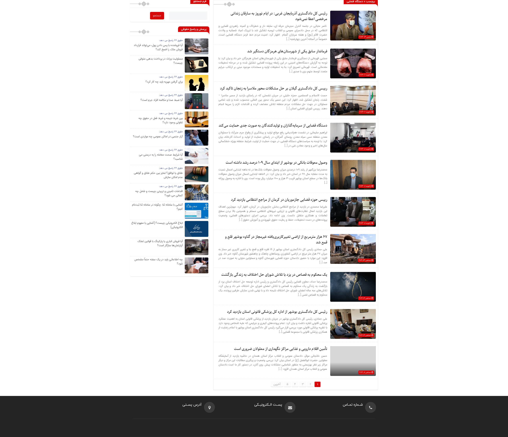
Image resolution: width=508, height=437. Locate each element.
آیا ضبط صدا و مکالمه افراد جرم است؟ (162, 100)
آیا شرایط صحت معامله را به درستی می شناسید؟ (161, 157)
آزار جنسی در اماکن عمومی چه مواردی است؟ (158, 136)
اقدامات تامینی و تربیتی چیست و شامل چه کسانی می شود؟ (159, 193)
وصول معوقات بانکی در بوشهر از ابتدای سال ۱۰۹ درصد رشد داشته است (276, 162)
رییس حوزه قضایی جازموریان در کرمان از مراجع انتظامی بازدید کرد (279, 200)
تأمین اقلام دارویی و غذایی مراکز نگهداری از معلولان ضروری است (280, 349)
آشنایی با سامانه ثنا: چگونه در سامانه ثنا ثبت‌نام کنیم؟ (157, 207)
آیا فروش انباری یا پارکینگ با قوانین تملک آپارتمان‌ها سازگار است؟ (160, 243)
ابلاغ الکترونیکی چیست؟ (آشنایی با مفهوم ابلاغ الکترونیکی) (157, 225)
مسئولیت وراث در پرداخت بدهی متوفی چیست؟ (161, 61)
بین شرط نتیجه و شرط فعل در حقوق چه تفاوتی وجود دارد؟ (161, 120)
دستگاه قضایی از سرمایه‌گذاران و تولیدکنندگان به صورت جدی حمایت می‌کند (273, 125)
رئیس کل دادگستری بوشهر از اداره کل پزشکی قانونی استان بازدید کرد (277, 312)
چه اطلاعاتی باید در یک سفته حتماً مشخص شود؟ (158, 261)
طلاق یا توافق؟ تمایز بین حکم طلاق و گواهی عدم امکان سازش (158, 175)
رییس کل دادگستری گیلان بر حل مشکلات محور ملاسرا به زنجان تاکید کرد (273, 88)
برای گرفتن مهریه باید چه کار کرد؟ (164, 82)
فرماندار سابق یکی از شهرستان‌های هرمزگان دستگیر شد (287, 51)
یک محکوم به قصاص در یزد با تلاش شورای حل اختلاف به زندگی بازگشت (274, 275)
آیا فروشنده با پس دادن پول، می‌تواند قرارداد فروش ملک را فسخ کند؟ (158, 47)
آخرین (277, 384)
